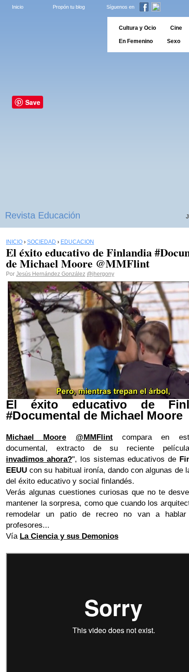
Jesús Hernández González (50, 274)
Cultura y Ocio (137, 28)
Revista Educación (42, 215)
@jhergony (100, 274)
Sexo (173, 41)
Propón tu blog (69, 7)
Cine (176, 28)
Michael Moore (36, 437)
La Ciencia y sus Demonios (69, 536)
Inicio (17, 7)
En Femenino (136, 41)
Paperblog (50, 34)
